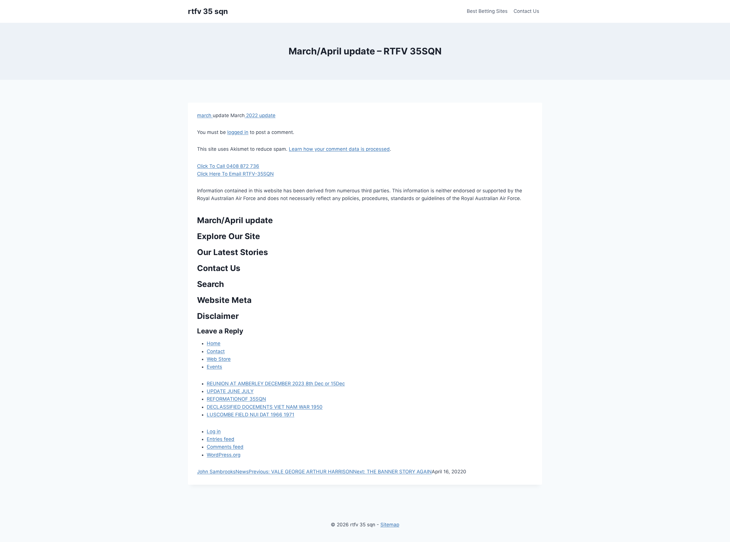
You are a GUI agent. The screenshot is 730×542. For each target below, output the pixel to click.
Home (213, 343)
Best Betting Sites (487, 11)
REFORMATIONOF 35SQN (236, 399)
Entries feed (220, 439)
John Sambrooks (216, 471)
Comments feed (225, 447)
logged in (237, 132)
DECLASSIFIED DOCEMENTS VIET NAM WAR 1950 (265, 407)
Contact (216, 351)
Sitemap (389, 524)
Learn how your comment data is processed (339, 149)
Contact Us (526, 11)
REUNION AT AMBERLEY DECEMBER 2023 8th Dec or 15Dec (276, 383)
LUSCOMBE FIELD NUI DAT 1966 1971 (250, 414)
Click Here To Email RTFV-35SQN (235, 174)
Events (214, 367)
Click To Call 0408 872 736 (228, 166)
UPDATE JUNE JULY (230, 391)
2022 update (260, 115)
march (205, 115)
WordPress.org (223, 455)
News (242, 471)
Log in (214, 431)
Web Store (219, 359)
